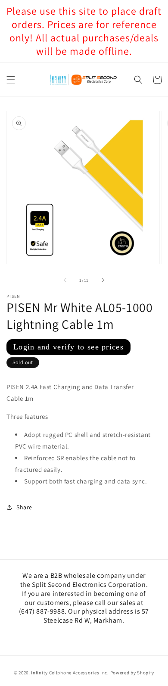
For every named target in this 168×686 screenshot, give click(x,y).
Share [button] (24, 507)
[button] (10, 79)
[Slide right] (102, 280)
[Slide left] (65, 280)
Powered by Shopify (132, 673)
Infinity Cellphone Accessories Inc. (70, 673)
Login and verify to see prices (68, 347)
